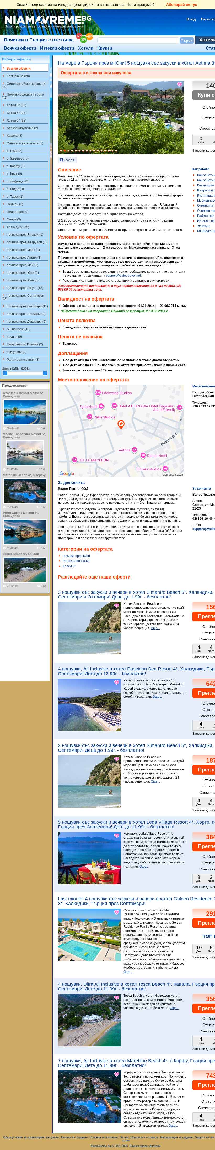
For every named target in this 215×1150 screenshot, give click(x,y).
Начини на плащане (74, 1137)
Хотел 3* (69, 566)
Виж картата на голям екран (121, 436)
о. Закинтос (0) (15, 158)
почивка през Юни (76, 556)
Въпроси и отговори (144, 1137)
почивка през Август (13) (22, 288)
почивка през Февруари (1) (24, 242)
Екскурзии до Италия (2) (22, 344)
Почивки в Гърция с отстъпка (39, 40)
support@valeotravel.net (123, 275)
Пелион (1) (12, 204)
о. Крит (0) (12, 173)
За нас (124, 1137)
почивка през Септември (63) (23, 297)
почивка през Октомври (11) (25, 306)
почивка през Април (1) (21, 257)
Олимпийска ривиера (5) (22, 143)
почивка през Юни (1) (20, 272)
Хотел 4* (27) (14, 113)
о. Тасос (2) (12, 196)
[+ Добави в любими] (179, 84)
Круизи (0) (12, 336)
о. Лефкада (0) (15, 181)
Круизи (104, 48)
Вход (191, 19)
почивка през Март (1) (21, 250)
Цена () (16, 368)
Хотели (85, 48)
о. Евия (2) (12, 151)
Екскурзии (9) (14, 352)
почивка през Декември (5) (24, 321)
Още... (155, 628)
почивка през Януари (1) (22, 234)
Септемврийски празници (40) (23, 85)
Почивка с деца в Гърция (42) (23, 95)
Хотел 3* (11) (14, 105)
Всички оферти (20, 48)
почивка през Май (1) (20, 265)
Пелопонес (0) (15, 211)
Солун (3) (11, 219)
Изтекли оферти (57, 48)
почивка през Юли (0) (20, 280)
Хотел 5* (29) (14, 120)
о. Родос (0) (13, 189)
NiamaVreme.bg (100, 1145)
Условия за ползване (104, 1137)
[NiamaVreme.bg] (48, 28)
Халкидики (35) (15, 227)
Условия (203, 226)
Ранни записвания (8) (20, 359)
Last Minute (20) (16, 76)
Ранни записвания (76, 561)
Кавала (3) (12, 135)
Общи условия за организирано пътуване (31, 1137)
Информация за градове (176, 1137)
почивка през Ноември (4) (23, 314)
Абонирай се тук (181, 4)
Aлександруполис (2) (20, 128)
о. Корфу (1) (13, 166)
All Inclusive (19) (16, 329)
